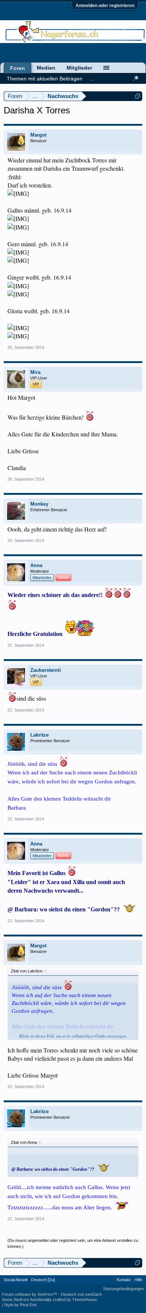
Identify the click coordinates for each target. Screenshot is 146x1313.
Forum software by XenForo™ (30, 1294)
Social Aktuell (15, 1279)
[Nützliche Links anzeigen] (137, 96)
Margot (38, 135)
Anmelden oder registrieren (105, 5)
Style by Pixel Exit (20, 1305)
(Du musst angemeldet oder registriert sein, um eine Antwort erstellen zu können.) (72, 1243)
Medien (46, 68)
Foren (17, 68)
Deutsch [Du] (43, 1279)
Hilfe (138, 1279)
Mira (35, 372)
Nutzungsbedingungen (123, 1288)
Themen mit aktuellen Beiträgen (44, 79)
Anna (36, 565)
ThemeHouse (84, 1299)
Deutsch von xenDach (81, 1294)
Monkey (39, 504)
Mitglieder (79, 68)
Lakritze (39, 735)
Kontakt (124, 1279)
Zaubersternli (45, 670)
